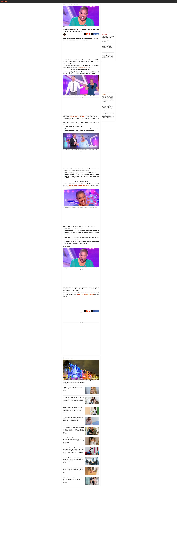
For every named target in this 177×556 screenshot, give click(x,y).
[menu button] (175, 1)
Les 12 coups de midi (74, 4)
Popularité (68, 4)
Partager (97, 34)
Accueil (64, 4)
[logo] (4, 1)
